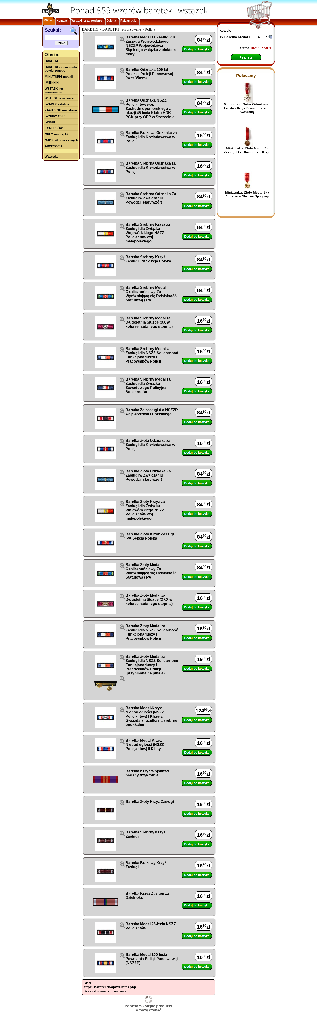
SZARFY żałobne (57, 104)
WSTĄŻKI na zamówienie (54, 90)
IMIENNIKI (52, 82)
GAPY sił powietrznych (61, 140)
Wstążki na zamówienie (86, 20)
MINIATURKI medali (59, 76)
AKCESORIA (54, 146)
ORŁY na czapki (56, 134)
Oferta (48, 19)
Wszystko (51, 156)
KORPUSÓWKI (55, 128)
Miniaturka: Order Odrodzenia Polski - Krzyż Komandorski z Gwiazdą (247, 108)
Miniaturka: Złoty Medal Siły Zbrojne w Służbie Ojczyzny (247, 194)
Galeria (111, 20)
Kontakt (62, 20)
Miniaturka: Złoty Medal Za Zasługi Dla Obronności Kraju (247, 150)
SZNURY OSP (55, 116)
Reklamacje (128, 20)
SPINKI (50, 122)
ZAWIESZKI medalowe (61, 110)
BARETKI (51, 61)
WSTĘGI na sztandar (59, 98)
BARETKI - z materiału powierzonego (61, 68)
